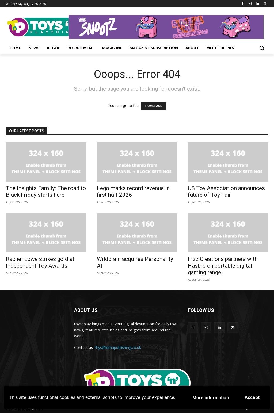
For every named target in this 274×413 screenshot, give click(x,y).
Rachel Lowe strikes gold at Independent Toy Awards (40, 262)
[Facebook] (243, 4)
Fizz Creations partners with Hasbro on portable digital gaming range (223, 266)
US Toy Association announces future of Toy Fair (226, 191)
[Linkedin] (257, 4)
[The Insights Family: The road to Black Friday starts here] (46, 162)
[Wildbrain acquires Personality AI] (137, 232)
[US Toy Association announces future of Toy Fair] (228, 162)
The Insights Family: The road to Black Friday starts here (46, 191)
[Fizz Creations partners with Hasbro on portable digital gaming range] (228, 232)
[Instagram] (250, 4)
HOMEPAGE (153, 106)
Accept (252, 397)
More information (210, 397)
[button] (261, 47)
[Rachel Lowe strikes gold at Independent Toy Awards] (46, 232)
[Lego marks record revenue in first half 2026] (137, 162)
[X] (265, 4)
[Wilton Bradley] (168, 27)
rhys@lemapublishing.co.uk (118, 347)
